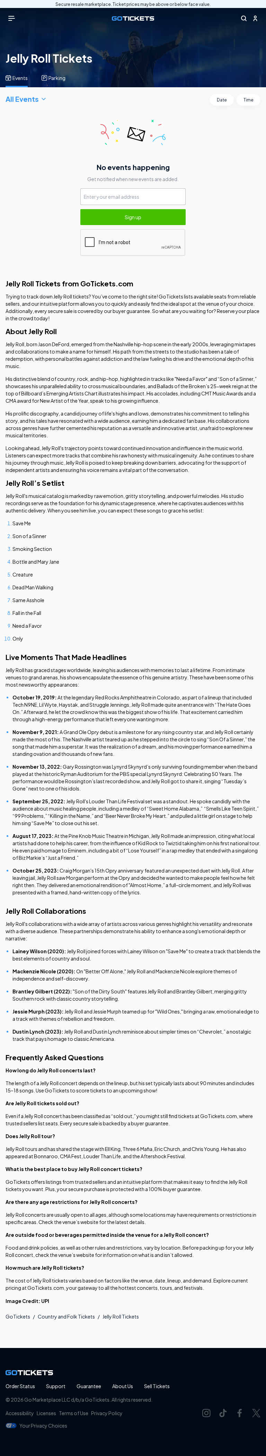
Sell (157, 1386)
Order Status (20, 1386)
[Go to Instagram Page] (206, 1413)
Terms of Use (73, 1413)
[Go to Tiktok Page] (223, 1413)
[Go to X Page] (256, 1413)
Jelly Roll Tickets (121, 1316)
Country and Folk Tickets (66, 1316)
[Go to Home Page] (133, 18)
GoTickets (18, 1316)
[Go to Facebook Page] (240, 1413)
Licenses (46, 1413)
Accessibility (20, 1413)
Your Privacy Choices (43, 1425)
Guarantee (89, 1386)
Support (55, 1386)
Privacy (107, 1413)
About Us (122, 1386)
